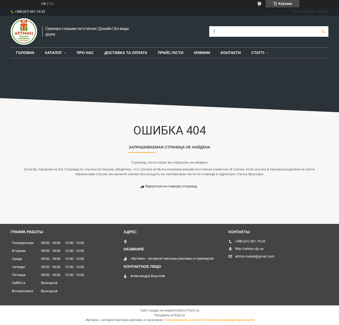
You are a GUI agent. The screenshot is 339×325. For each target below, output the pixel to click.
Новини (202, 53)
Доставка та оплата (125, 53)
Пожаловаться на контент (184, 320)
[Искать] (323, 31)
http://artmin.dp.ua (249, 249)
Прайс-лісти (170, 53)
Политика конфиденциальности (230, 320)
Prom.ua (193, 310)
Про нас (85, 53)
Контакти (231, 53)
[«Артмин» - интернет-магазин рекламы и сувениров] (24, 31)
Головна (25, 53)
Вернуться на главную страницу (171, 186)
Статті (257, 53)
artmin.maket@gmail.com (254, 256)
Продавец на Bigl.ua (169, 315)
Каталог (53, 53)
